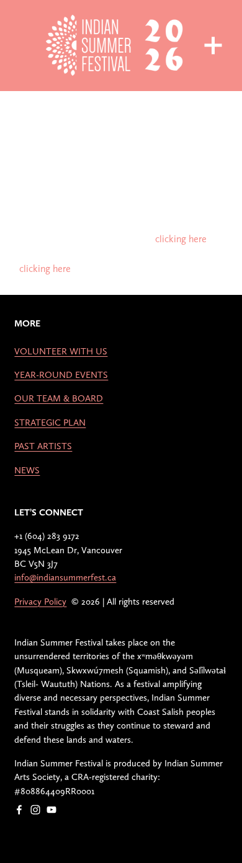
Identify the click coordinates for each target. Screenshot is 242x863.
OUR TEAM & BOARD (58, 398)
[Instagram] (35, 810)
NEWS (27, 470)
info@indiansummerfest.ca (65, 577)
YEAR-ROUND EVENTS (61, 374)
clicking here (181, 239)
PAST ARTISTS (43, 446)
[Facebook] (19, 810)
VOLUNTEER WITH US (60, 351)
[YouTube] (51, 810)
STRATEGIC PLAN (50, 422)
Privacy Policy (40, 601)
